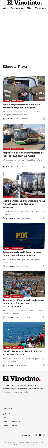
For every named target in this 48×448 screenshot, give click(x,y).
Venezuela (9, 197)
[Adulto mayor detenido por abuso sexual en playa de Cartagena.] (24, 88)
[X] (36, 435)
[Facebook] (33, 435)
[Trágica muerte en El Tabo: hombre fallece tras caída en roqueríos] (24, 236)
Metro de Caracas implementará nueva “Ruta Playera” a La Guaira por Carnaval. (24, 204)
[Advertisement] (24, 36)
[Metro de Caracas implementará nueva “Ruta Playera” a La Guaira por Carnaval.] (24, 185)
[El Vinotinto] (24, 2)
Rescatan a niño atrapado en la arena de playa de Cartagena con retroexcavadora (23, 303)
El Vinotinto (10, 119)
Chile (7, 101)
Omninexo (36, 445)
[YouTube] (40, 435)
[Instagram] (43, 435)
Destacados (17, 101)
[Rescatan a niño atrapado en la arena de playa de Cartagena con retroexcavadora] (24, 284)
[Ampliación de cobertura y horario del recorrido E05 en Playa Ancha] (24, 137)
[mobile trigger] (5, 2)
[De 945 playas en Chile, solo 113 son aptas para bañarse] (24, 335)
